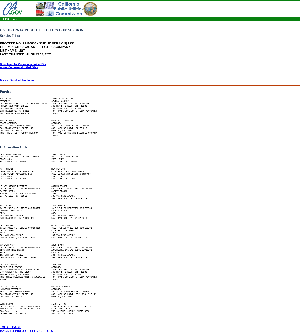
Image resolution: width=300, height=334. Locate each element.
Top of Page (10, 327)
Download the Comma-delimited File (23, 64)
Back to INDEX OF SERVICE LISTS (26, 331)
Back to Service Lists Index (17, 80)
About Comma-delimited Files (19, 67)
